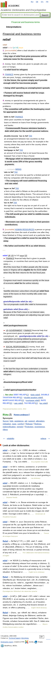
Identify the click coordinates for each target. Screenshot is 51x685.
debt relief (35, 395)
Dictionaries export (7, 642)
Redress (37, 424)
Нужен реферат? (22, 414)
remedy (20, 427)
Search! (45, 15)
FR (47, 2)
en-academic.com (10, 4)
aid (26, 421)
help (11, 421)
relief (5, 450)
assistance (19, 421)
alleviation (40, 421)
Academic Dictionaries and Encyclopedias (23, 10)
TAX (30, 136)
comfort (20, 424)
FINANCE (9, 74)
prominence (40, 427)
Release (29, 424)
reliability (10, 438)
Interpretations (13, 27)
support (31, 421)
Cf (28, 395)
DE (37, 2)
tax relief (43, 403)
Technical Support (15, 638)
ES (42, 2)
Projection (29, 427)
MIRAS (18, 169)
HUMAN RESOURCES (24, 229)
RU (32, 2)
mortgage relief (32, 400)
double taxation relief (33, 397)
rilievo (5, 429)
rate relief (18, 403)
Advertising (25, 638)
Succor (6, 421)
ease (14, 424)
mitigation (7, 424)
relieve (43, 438)
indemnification (9, 427)
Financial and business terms (25, 22)
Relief (5, 541)
